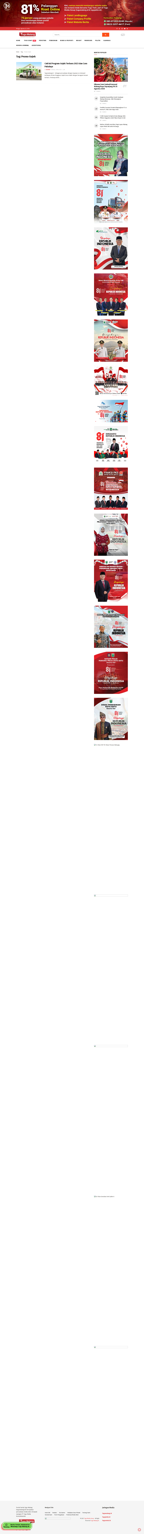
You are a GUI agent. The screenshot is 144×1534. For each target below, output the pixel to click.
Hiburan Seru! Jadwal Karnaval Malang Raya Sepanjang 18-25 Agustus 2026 (105, 86)
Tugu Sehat (29, 40)
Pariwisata (88, 40)
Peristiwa (42, 40)
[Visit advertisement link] (72, 13)
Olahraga (106, 40)
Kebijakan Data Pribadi (73, 1512)
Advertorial (36, 45)
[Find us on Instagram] (122, 28)
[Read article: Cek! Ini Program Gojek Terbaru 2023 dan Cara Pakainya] (29, 71)
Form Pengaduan (59, 1515)
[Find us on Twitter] (119, 28)
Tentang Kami (86, 1512)
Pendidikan (53, 40)
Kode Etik (47, 1512)
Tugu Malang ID (95, 1520)
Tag (22, 52)
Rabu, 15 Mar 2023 (57, 69)
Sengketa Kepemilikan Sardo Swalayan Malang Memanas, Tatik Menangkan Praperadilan (111, 99)
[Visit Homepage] (27, 34)
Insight (79, 40)
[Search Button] (105, 35)
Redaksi (48, 69)
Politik (97, 40)
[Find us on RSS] (127, 28)
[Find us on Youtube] (124, 28)
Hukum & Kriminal (22, 45)
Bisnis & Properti (66, 40)
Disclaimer (62, 1512)
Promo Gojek (27, 52)
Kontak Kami (48, 1515)
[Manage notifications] (139, 1529)
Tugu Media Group (89, 1518)
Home (18, 40)
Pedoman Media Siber (72, 1515)
